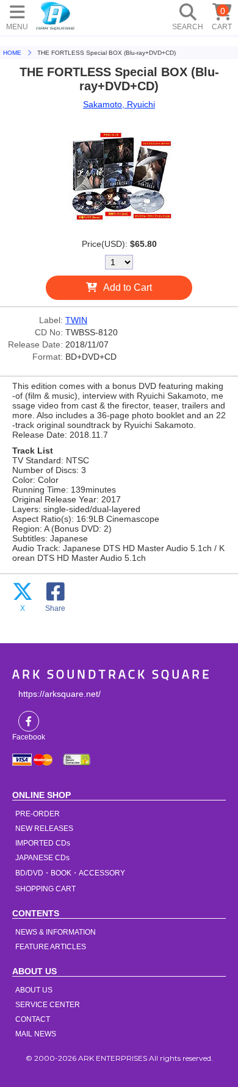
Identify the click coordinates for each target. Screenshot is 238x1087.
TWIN (76, 320)
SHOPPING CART (45, 889)
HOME (55, 15)
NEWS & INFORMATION (55, 932)
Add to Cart (127, 287)
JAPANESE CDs (42, 858)
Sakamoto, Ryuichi (119, 104)
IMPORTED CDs (42, 843)
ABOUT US (33, 990)
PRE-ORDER (37, 814)
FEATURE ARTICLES (50, 947)
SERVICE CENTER (47, 1004)
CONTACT (32, 1019)
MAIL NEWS (35, 1034)
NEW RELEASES (44, 828)
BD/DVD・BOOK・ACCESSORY (70, 873)
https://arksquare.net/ (59, 694)
